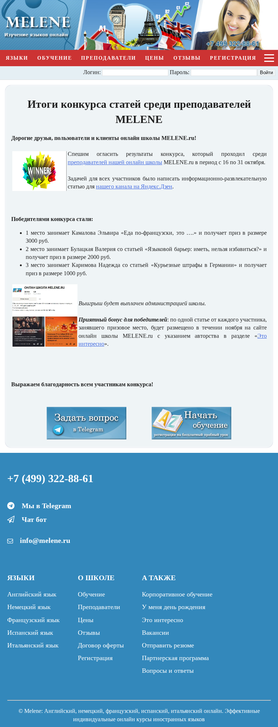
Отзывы (187, 58)
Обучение (54, 58)
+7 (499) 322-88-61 (50, 478)
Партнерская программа (175, 658)
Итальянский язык (33, 645)
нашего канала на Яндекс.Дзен (134, 186)
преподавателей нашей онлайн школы (115, 162)
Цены (154, 58)
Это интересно (162, 620)
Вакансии (155, 632)
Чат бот (34, 519)
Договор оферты (101, 645)
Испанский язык (30, 632)
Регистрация (233, 58)
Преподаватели (108, 58)
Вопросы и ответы (168, 670)
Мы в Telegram (46, 506)
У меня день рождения (173, 607)
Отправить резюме (168, 645)
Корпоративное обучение (177, 594)
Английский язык (31, 594)
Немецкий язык (29, 607)
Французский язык (33, 620)
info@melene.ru (45, 540)
